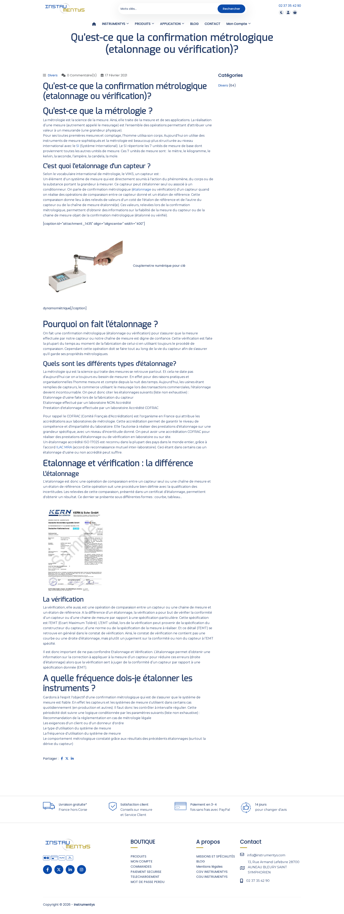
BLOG (200, 861)
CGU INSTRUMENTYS (212, 876)
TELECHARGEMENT (145, 876)
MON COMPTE (141, 861)
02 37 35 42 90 (290, 5)
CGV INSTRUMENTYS (212, 871)
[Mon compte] (288, 12)
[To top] (328, 899)
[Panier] (294, 12)
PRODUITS (138, 856)
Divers (53, 75)
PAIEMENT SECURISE (146, 871)
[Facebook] (47, 869)
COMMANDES (141, 866)
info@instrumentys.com (266, 855)
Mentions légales (209, 866)
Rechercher (231, 8)
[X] (58, 869)
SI (77, 146)
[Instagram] (81, 869)
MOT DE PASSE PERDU (147, 882)
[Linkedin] (70, 869)
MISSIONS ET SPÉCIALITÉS (215, 856)
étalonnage (142, 189)
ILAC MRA (64, 447)
